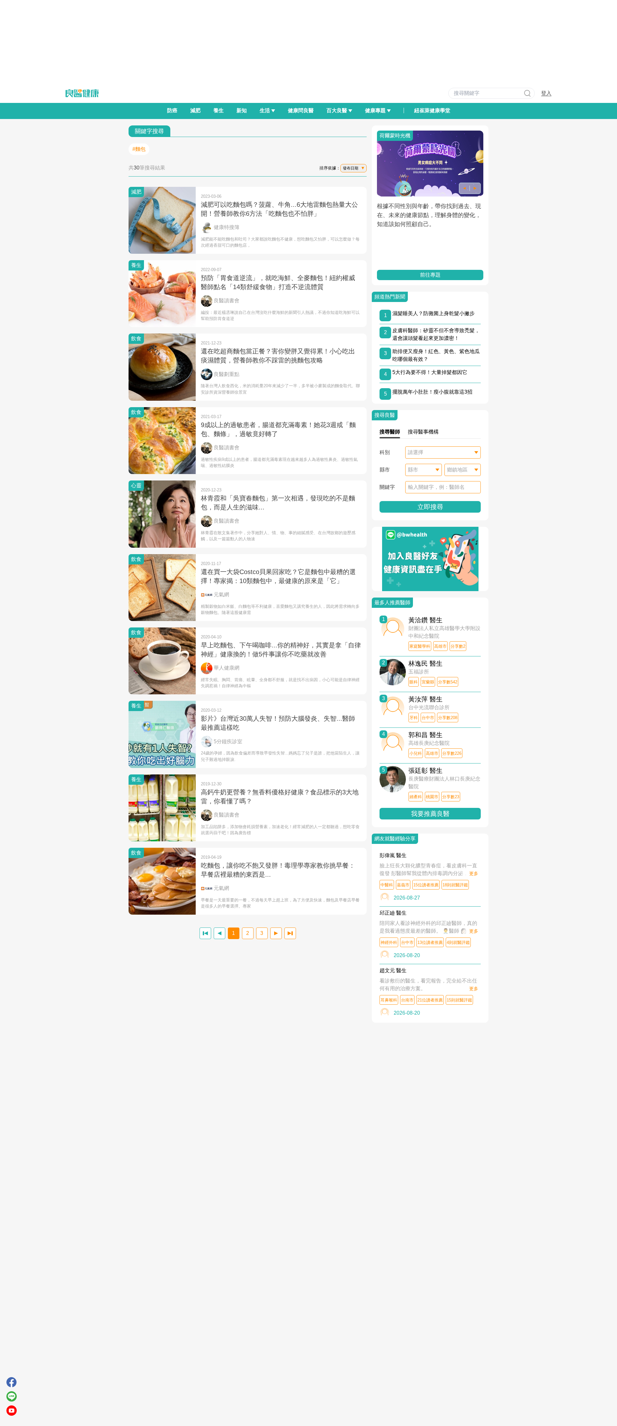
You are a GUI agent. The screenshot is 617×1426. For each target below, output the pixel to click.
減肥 (195, 110)
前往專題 (430, 275)
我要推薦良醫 (430, 813)
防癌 (172, 110)
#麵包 (139, 149)
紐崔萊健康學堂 (432, 110)
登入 (546, 93)
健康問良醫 (301, 110)
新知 (242, 110)
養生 (218, 110)
